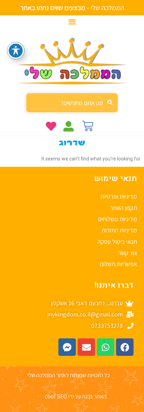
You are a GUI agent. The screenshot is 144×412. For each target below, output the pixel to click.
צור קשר (127, 253)
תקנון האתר (123, 208)
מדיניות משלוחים (117, 219)
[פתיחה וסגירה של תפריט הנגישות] (15, 50)
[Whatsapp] (105, 347)
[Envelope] (86, 347)
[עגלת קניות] (88, 126)
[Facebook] (125, 347)
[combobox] (72, 103)
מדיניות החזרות (119, 230)
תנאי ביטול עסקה (117, 242)
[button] (72, 21)
